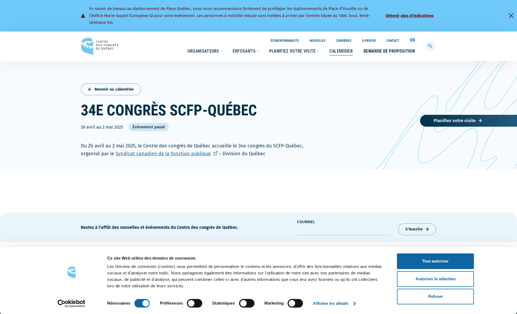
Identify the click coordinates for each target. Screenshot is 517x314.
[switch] (194, 303)
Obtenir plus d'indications (410, 15)
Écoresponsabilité (285, 41)
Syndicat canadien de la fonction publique (167, 154)
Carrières (343, 41)
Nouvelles (317, 41)
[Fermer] (511, 16)
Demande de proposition (389, 51)
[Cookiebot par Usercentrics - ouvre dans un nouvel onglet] (71, 303)
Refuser (435, 296)
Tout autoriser (435, 261)
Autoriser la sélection (435, 279)
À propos (369, 41)
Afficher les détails (330, 303)
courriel (306, 221)
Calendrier (341, 51)
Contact (392, 41)
